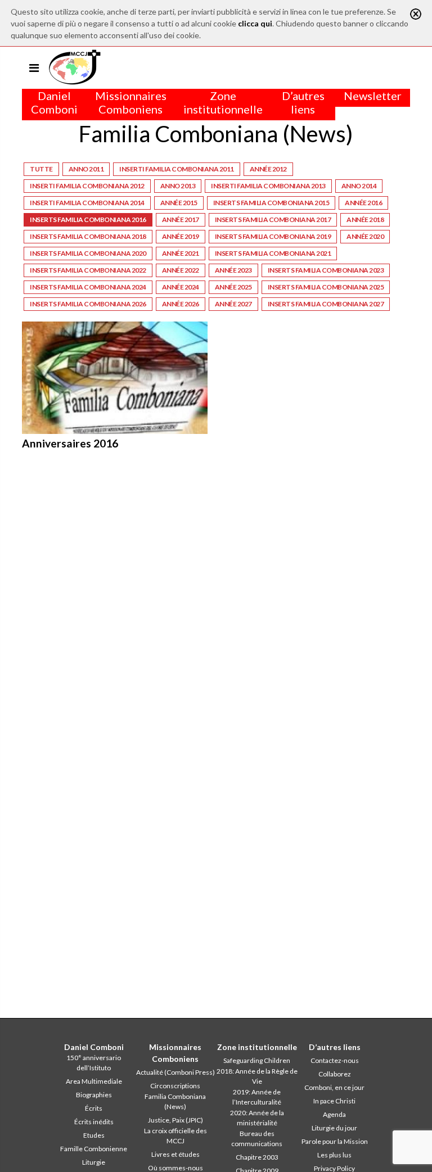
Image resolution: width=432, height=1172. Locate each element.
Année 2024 (180, 287)
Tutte (41, 169)
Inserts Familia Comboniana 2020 (88, 253)
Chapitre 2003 (257, 1157)
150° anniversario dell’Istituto (93, 1062)
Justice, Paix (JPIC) (175, 1120)
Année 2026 (180, 304)
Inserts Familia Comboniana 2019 (273, 236)
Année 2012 (268, 169)
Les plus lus (334, 1155)
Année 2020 (365, 236)
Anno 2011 (86, 169)
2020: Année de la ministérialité (257, 1117)
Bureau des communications (256, 1138)
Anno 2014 (359, 186)
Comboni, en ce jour (334, 1087)
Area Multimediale (94, 1081)
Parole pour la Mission (335, 1141)
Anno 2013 (178, 186)
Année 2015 (178, 202)
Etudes (94, 1135)
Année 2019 (180, 236)
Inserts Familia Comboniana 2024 (88, 287)
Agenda (334, 1114)
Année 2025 (233, 287)
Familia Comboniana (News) (175, 1101)
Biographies (94, 1094)
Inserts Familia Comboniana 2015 (271, 202)
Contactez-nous (334, 1060)
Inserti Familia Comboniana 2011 (176, 169)
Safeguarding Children (256, 1060)
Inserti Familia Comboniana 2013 (268, 186)
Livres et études (175, 1154)
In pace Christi (334, 1101)
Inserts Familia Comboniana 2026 (88, 304)
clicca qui (255, 23)
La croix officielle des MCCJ (175, 1135)
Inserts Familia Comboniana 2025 (326, 287)
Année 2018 (365, 219)
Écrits (93, 1108)
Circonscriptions (175, 1086)
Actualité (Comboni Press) (175, 1072)
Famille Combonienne (93, 1148)
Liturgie (93, 1162)
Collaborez (334, 1074)
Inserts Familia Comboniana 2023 (326, 270)
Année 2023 (233, 270)
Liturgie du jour (334, 1128)
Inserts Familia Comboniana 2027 (326, 304)
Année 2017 (180, 219)
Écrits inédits (94, 1121)
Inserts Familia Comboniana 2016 (88, 219)
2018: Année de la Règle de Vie (257, 1076)
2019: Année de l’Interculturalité (256, 1097)
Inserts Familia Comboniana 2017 (273, 219)
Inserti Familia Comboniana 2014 (87, 202)
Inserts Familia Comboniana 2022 (88, 270)
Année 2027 (233, 304)
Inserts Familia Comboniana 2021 (273, 253)
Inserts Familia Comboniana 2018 (88, 236)
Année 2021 (180, 253)
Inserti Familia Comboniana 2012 (87, 186)
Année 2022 (180, 270)
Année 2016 (363, 202)
